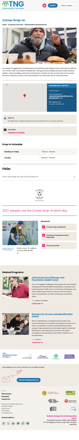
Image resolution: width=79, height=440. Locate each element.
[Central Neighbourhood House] (27, 356)
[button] (24, 96)
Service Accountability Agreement (12, 404)
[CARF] (50, 393)
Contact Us (5, 399)
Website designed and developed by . (62, 417)
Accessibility (5, 411)
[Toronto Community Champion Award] (53, 401)
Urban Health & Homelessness (35, 24)
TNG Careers (6, 394)
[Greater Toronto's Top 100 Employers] (53, 408)
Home (4, 24)
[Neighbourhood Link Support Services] (56, 356)
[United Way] (71, 401)
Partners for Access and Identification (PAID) (52, 315)
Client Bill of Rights (7, 406)
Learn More (36, 303)
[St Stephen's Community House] (70, 356)
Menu (44, 5)
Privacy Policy (5, 408)
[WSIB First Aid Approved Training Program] (73, 408)
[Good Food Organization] (70, 393)
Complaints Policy (7, 413)
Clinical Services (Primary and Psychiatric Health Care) (48, 279)
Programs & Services (15, 24)
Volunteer (5, 396)
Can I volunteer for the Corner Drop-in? (20, 176)
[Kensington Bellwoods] (43, 356)
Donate (53, 5)
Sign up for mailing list (29, 380)
